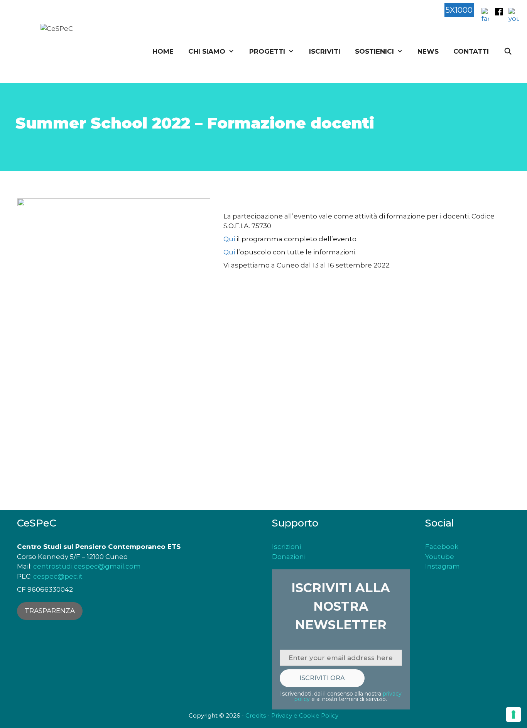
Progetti (267, 51)
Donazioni (289, 556)
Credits (255, 715)
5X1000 (459, 10)
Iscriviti (324, 51)
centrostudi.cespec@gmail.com (87, 566)
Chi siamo (206, 51)
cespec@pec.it (58, 576)
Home (163, 51)
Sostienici (374, 51)
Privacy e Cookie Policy (304, 715)
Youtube (439, 556)
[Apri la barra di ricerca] (507, 51)
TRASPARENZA (50, 611)
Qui (229, 239)
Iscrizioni (286, 546)
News (428, 51)
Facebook (441, 546)
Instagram (442, 566)
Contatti (471, 51)
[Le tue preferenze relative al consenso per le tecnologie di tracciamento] (513, 714)
